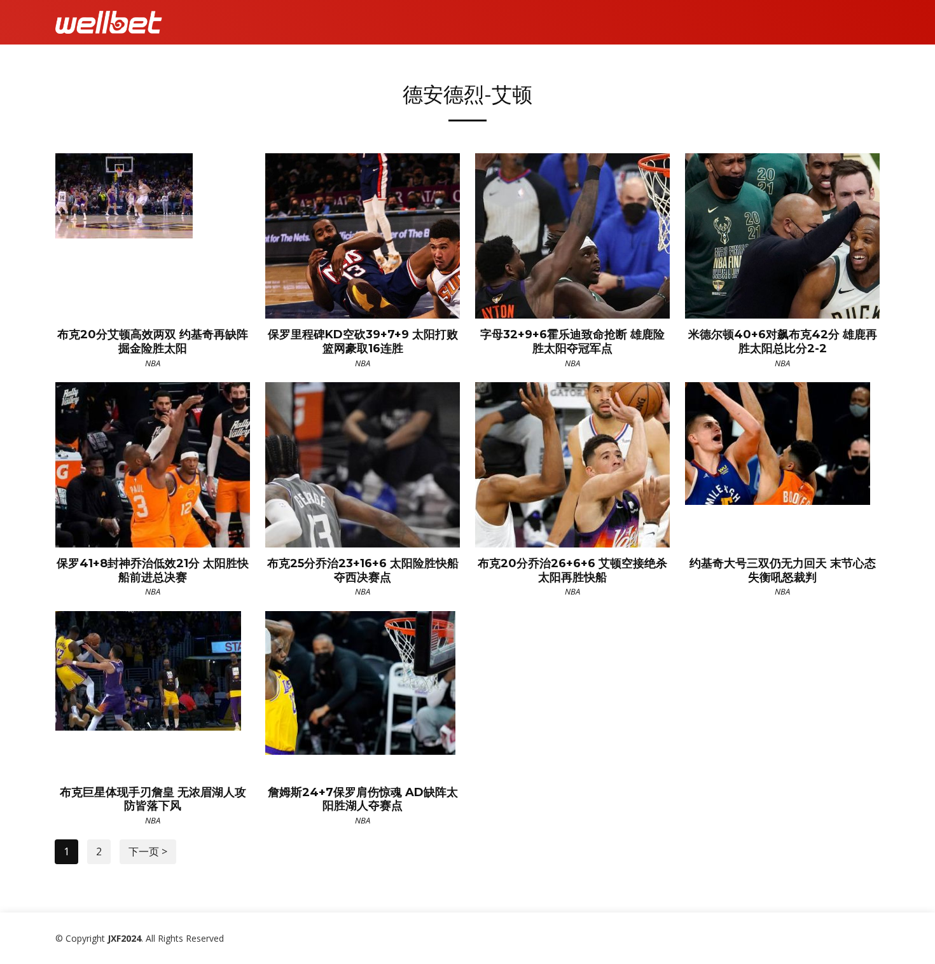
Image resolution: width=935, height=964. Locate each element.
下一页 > (147, 851)
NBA (152, 363)
